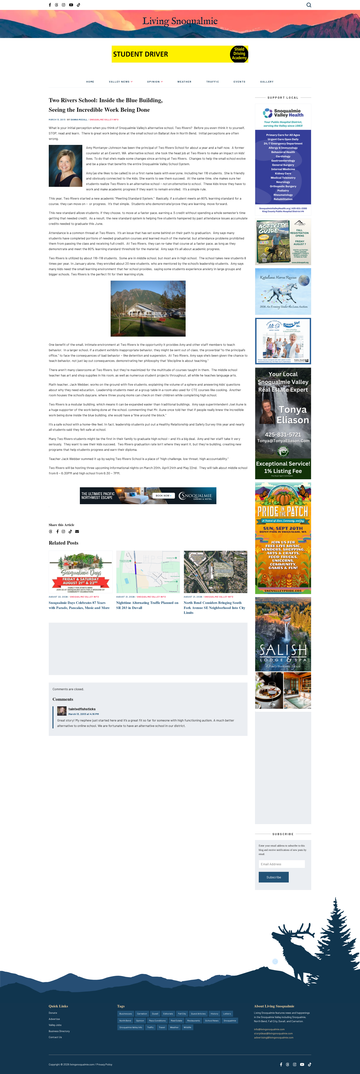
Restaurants (193, 1020)
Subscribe (274, 877)
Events (240, 81)
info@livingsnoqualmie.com (269, 1029)
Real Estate (176, 1020)
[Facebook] (58, 532)
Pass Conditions (157, 1020)
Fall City (182, 1013)
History (214, 1013)
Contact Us (55, 1037)
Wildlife (187, 1027)
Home (90, 81)
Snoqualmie (230, 1020)
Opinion (153, 81)
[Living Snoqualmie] (180, 22)
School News (212, 1020)
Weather (184, 81)
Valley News (119, 81)
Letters (227, 1013)
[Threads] (52, 532)
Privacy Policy (104, 1064)
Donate (53, 1012)
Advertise (54, 1018)
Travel (162, 1027)
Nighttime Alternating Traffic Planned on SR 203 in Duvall (147, 605)
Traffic (212, 81)
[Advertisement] (148, 649)
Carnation (142, 1013)
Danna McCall (79, 119)
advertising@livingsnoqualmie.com (273, 1037)
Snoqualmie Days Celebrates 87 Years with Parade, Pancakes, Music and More (79, 605)
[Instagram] (65, 532)
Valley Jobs (55, 1024)
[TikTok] (71, 532)
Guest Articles (198, 1013)
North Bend (125, 1020)
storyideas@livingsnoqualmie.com (273, 1033)
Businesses (125, 1013)
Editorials (168, 1013)
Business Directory (59, 1031)
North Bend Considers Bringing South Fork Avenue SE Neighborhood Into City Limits (214, 607)
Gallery (267, 81)
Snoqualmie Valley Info (104, 119)
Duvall (155, 1013)
